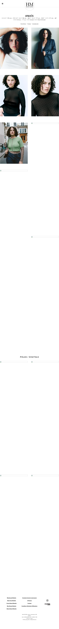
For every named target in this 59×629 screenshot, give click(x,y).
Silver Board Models (11, 608)
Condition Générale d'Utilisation (29, 606)
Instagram (35, 24)
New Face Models (11, 600)
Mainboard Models (11, 597)
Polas (29, 24)
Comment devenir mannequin (29, 597)
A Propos (29, 600)
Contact (29, 603)
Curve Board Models (12, 603)
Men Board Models (11, 606)
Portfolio (23, 24)
